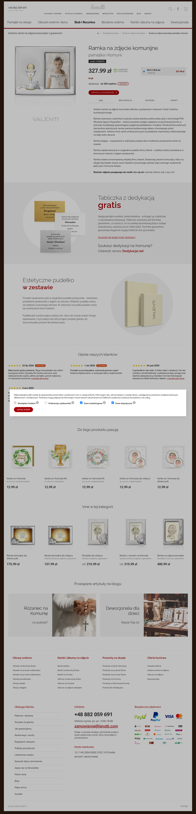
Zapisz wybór (23, 410)
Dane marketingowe (95, 403)
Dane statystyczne (125, 403)
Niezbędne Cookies (28, 403)
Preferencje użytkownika (61, 403)
